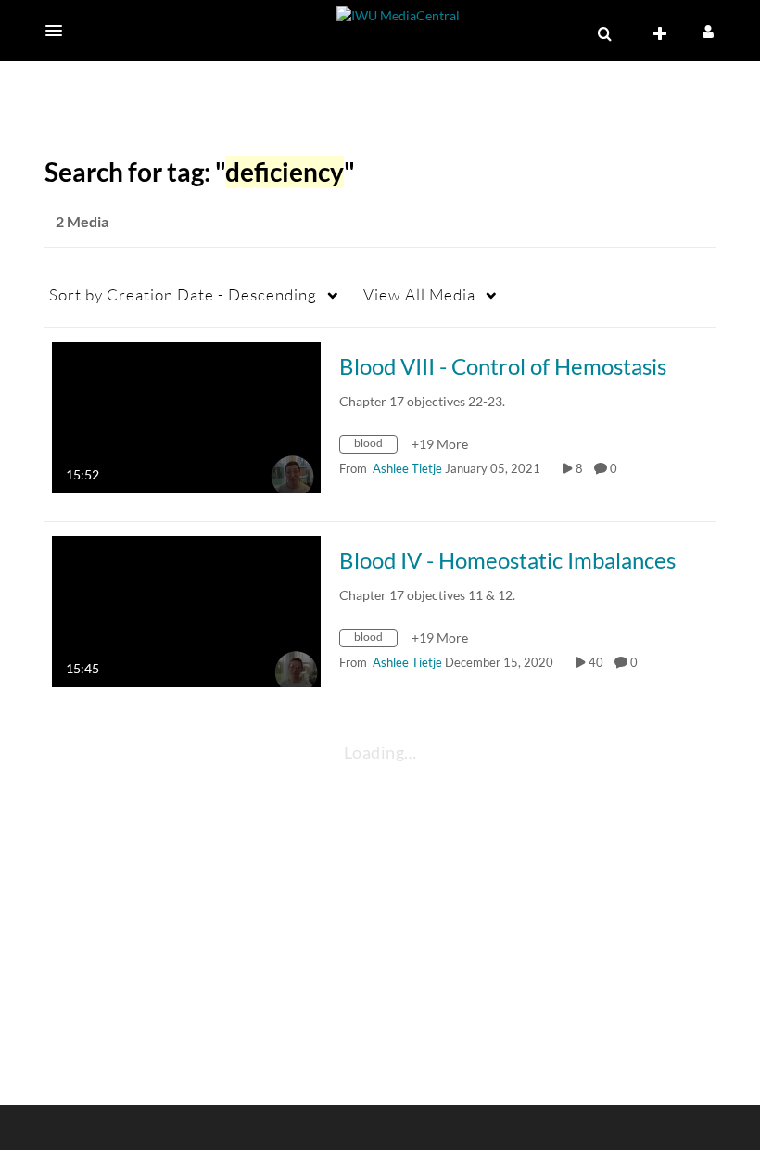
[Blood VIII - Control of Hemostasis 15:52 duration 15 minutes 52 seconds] (186, 416)
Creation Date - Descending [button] (183, 294)
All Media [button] (419, 294)
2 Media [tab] (82, 221)
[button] (59, 31)
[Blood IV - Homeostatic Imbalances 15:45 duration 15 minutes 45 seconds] (186, 610)
